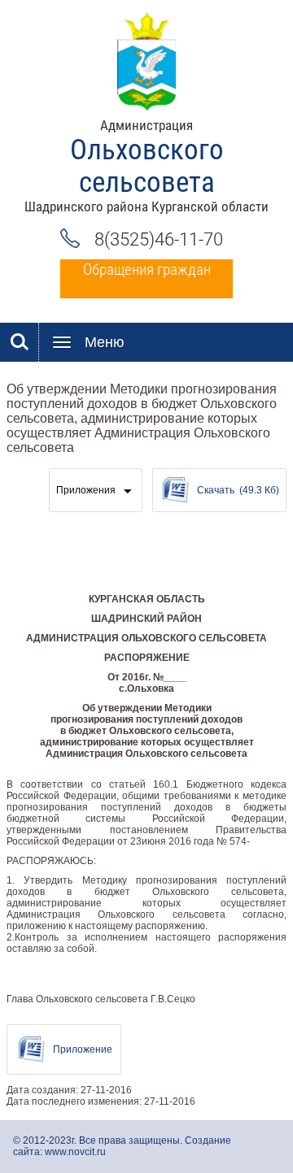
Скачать (238, 490)
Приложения (86, 490)
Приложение (82, 1049)
